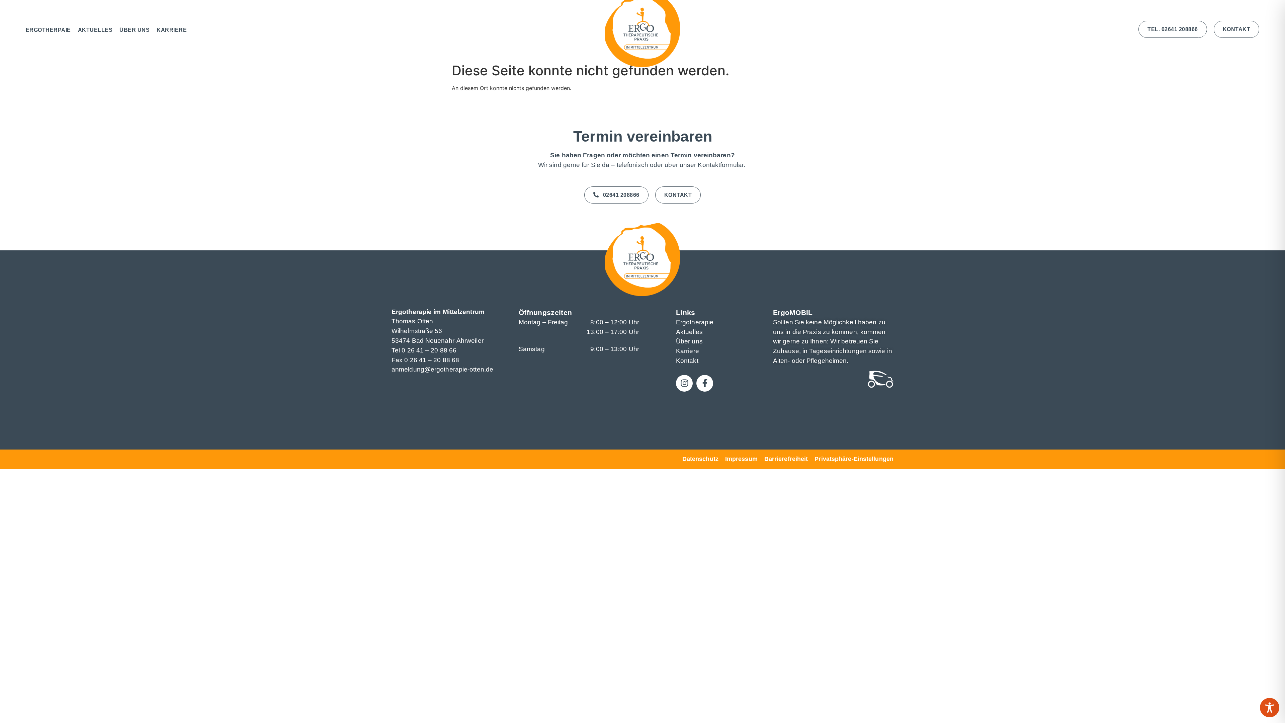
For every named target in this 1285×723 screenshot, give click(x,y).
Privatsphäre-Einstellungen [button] (854, 459)
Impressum (741, 459)
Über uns (134, 30)
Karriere (172, 30)
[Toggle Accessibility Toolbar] (1269, 707)
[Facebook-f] (704, 383)
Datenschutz (700, 459)
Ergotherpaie (48, 30)
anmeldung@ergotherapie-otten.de (442, 369)
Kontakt (687, 360)
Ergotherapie (694, 322)
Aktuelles (95, 30)
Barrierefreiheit (786, 459)
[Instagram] (684, 383)
